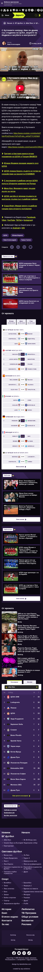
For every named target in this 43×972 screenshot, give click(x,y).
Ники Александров (13, 44)
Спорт (5, 879)
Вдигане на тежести (31, 888)
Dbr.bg (30, 940)
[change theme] (39, 15)
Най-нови (7, 475)
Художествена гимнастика (33, 891)
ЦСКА (38, 23)
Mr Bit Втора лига (16, 453)
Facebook (31, 217)
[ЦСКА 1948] (10, 10)
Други (26, 872)
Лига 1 (12, 432)
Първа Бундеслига (10, 858)
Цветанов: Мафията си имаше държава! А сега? (29, 671)
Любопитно (28, 909)
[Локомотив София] (41, 10)
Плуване (27, 897)
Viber (4, 220)
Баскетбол (27, 883)
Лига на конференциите (32, 864)
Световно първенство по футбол (13, 868)
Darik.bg (13, 935)
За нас (5, 924)
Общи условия (30, 916)
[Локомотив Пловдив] (38, 10)
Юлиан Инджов (17, 235)
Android (16, 228)
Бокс (5, 891)
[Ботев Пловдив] (16, 10)
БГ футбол (19, 23)
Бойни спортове (10, 897)
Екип (4, 913)
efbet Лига (29, 23)
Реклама (26, 924)
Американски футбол (12, 903)
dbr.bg (20, 622)
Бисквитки (27, 920)
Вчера (11, 322)
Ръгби (26, 903)
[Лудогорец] (1, 10)
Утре (31, 322)
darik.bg (20, 632)
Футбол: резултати (10, 815)
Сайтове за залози (10, 810)
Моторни (27, 894)
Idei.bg (13, 940)
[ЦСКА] (7, 10)
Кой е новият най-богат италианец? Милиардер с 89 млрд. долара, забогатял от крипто (28, 660)
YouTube (11, 220)
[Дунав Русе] (35, 10)
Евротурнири (9, 846)
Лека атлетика (9, 888)
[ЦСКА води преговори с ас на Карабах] (21, 576)
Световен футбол (12, 851)
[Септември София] (20, 10)
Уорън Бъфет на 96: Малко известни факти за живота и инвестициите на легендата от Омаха (29, 638)
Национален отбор (30, 843)
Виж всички (20, 466)
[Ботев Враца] (32, 10)
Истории (6, 909)
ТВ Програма (29, 913)
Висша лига (13, 350)
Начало (9, 23)
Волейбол (7, 883)
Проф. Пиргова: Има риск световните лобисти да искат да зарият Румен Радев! (28, 627)
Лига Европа (8, 864)
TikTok (19, 220)
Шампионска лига (30, 861)
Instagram (28, 220)
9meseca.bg (30, 935)
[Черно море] (29, 10)
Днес (21, 322)
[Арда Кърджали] (13, 10)
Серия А (12, 396)
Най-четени (8, 529)
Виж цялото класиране (20, 796)
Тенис (6, 886)
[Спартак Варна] (23, 10)
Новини (6, 832)
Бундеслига (14, 417)
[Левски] (4, 10)
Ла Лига (12, 376)
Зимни (6, 894)
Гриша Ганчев (26, 240)
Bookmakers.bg (9, 813)
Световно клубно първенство (10, 872)
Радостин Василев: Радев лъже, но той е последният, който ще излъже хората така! (29, 649)
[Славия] (26, 10)
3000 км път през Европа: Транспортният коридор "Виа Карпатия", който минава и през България (29, 616)
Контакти (7, 920)
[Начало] (5, 23)
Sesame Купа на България (13, 843)
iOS (23, 228)
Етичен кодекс (10, 916)
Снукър (6, 900)
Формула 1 (28, 886)
